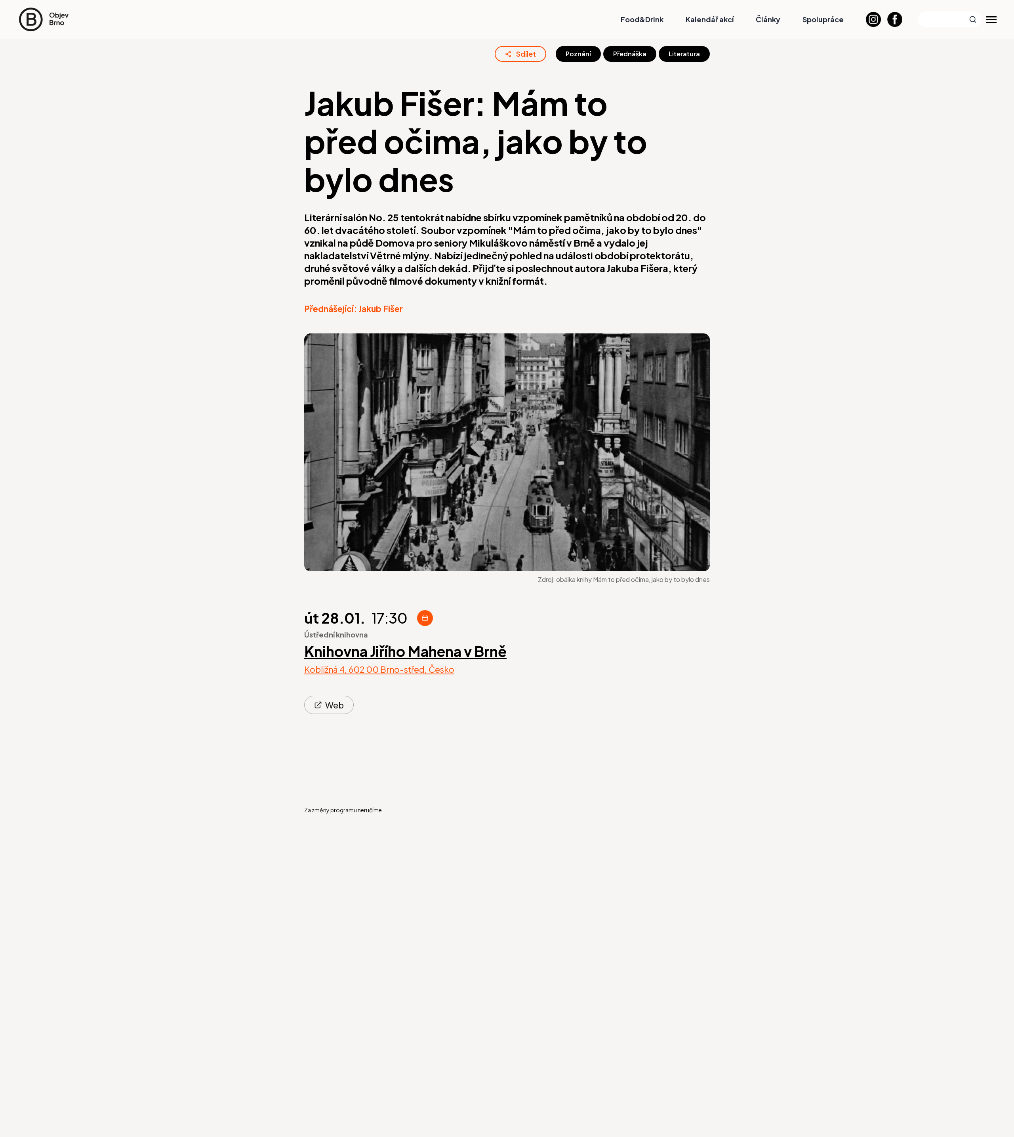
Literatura (684, 54)
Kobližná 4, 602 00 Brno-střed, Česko (379, 670)
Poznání (578, 54)
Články (768, 19)
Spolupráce (823, 19)
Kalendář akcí (710, 19)
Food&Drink (642, 19)
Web (334, 705)
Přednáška (629, 54)
